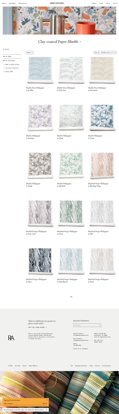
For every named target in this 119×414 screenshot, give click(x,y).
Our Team (17, 365)
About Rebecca (33, 365)
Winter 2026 (9, 71)
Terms (91, 365)
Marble (29, 52)
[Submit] (98, 325)
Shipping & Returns (81, 365)
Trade (101, 3)
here (109, 337)
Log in (108, 3)
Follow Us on (80, 348)
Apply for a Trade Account (36, 327)
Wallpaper (12, 3)
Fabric (4, 3)
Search (94, 3)
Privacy (97, 365)
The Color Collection (12, 68)
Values (24, 365)
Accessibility (106, 365)
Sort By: (97, 52)
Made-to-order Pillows (12, 64)
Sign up (45, 403)
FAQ (72, 365)
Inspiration (23, 3)
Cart (115, 3)
